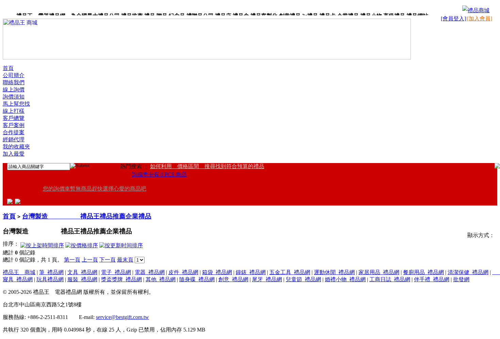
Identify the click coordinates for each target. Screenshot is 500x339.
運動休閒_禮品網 (334, 272)
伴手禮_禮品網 (431, 279)
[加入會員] (479, 18)
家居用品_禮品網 (379, 272)
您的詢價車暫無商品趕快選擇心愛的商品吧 (94, 189)
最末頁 (125, 260)
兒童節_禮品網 (303, 279)
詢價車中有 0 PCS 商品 (159, 174)
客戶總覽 (13, 118)
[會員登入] (453, 18)
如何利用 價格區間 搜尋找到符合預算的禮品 (207, 166)
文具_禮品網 (82, 272)
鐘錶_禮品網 (251, 272)
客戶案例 (13, 125)
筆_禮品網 (51, 272)
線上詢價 (13, 89)
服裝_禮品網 (82, 279)
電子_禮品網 (116, 272)
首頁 (8, 68)
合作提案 (13, 132)
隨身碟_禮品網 (197, 279)
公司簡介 (13, 75)
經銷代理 (13, 139)
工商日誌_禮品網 (389, 279)
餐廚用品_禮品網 (423, 272)
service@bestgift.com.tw (122, 317)
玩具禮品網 (50, 279)
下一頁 (107, 260)
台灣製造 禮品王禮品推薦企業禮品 (86, 216)
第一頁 (72, 260)
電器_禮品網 (150, 272)
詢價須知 (13, 97)
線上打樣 (13, 111)
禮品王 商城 (19, 272)
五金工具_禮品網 (289, 272)
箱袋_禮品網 (217, 272)
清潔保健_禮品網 (468, 272)
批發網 (461, 279)
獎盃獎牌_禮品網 (121, 279)
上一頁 (90, 260)
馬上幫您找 (16, 104)
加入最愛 (13, 154)
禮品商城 (478, 10)
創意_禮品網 (233, 279)
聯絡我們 (13, 82)
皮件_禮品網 (183, 272)
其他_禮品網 (161, 279)
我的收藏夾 (16, 146)
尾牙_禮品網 (267, 279)
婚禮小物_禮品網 (345, 279)
